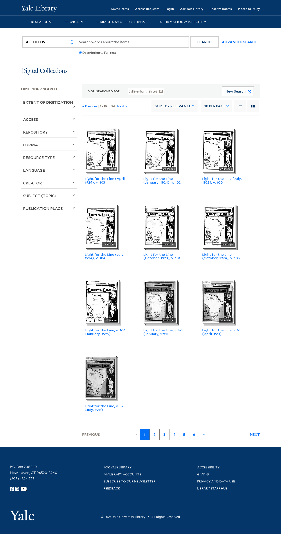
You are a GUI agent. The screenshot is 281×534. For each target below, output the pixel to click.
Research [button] (40, 22)
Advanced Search (240, 42)
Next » (122, 106)
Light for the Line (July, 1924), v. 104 (104, 256)
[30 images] (218, 301)
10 (214, 106)
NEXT (255, 434)
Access (30, 119)
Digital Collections (44, 71)
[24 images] (219, 225)
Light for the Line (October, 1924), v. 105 (221, 256)
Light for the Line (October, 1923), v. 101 (161, 256)
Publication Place (43, 208)
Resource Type (39, 157)
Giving (203, 474)
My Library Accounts (122, 474)
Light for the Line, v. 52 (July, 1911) (104, 408)
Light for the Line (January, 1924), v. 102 (162, 180)
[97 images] (160, 301)
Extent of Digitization (48, 102)
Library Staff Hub (212, 488)
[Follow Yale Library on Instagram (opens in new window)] (17, 489)
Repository (35, 132)
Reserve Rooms (221, 9)
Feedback (112, 488)
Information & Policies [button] (181, 22)
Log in (170, 9)
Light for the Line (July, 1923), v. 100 (222, 180)
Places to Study (249, 9)
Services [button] (73, 22)
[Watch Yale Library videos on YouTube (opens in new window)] (24, 489)
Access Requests (147, 9)
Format (31, 144)
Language (34, 170)
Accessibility (208, 467)
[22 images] (101, 149)
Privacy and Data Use (216, 481)
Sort (173, 106)
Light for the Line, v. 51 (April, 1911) (221, 332)
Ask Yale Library (192, 9)
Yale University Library (39, 8)
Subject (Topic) (39, 195)
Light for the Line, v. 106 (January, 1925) (105, 332)
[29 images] (160, 149)
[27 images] (218, 149)
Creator (32, 183)
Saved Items (120, 9)
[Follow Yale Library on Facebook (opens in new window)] (12, 489)
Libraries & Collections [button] (119, 22)
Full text (110, 52)
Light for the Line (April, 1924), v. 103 (105, 180)
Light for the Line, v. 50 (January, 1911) (162, 332)
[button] (204, 42)
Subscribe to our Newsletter (129, 481)
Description (91, 52)
